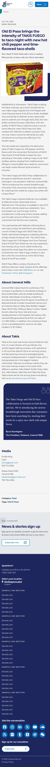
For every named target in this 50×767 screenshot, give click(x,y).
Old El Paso (13, 502)
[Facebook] (4, 727)
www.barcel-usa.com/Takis (23, 378)
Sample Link (7, 595)
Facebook (6, 273)
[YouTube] (35, 727)
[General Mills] (7, 4)
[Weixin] (42, 734)
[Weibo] (35, 734)
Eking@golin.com (10, 463)
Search (30, 4)
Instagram (27, 273)
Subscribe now (12, 542)
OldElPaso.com (30, 270)
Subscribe (9, 749)
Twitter (15, 273)
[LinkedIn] (20, 727)
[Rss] (4, 734)
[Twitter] (27, 727)
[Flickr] (12, 734)
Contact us (7, 570)
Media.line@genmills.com (14, 477)
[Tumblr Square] (27, 734)
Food (14, 498)
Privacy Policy (8, 762)
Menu (39, 4)
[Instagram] (12, 727)
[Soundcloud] (42, 727)
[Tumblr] (19, 734)
